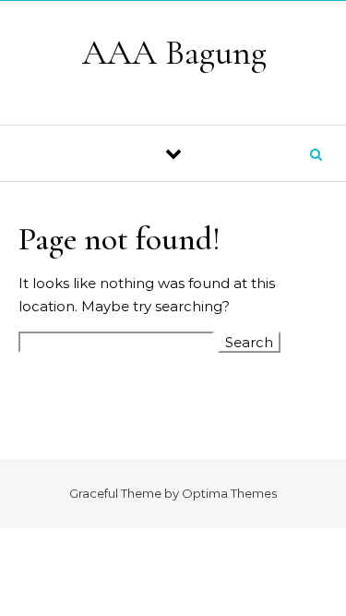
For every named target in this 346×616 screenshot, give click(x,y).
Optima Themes (229, 493)
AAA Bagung (174, 52)
